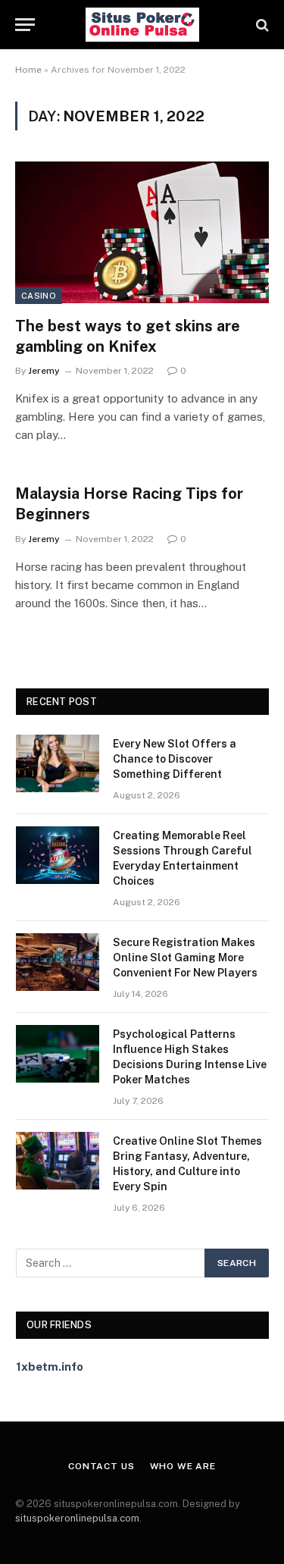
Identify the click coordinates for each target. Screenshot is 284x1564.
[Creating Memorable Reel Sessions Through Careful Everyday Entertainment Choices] (57, 855)
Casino (38, 295)
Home (28, 69)
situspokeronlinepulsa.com (77, 1518)
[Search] (261, 25)
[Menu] (25, 25)
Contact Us (101, 1466)
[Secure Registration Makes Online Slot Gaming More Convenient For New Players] (57, 962)
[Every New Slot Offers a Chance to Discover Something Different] (57, 763)
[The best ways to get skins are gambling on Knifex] (142, 232)
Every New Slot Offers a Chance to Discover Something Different (174, 759)
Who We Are (183, 1466)
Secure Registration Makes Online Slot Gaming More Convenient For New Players (185, 957)
